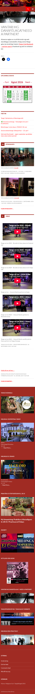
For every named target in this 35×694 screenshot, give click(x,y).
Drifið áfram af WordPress (7, 691)
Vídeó (8, 216)
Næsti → (28, 82)
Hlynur (6, 173)
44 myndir (16, 198)
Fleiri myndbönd (7, 381)
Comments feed (5, 668)
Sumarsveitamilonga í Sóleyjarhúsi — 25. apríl (14, 130)
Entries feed (4, 664)
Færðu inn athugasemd (17, 173)
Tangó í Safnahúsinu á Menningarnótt (12, 118)
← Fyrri (6, 82)
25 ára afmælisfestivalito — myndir (12, 171)
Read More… (7, 448)
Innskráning (4, 661)
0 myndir (16, 168)
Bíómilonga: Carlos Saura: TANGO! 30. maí (14, 127)
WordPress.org (5, 671)
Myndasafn (10, 144)
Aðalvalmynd (32, 9)
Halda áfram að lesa (7, 370)
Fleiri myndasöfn (7, 208)
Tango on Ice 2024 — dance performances (14, 344)
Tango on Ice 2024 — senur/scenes (11, 201)
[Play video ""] (17, 360)
